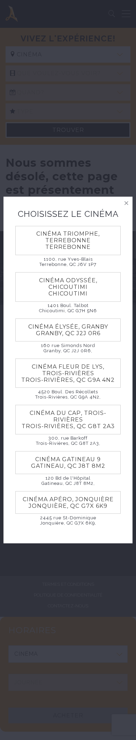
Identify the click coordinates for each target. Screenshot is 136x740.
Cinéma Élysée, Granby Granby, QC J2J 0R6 (68, 330)
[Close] (126, 203)
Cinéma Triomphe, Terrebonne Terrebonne (68, 240)
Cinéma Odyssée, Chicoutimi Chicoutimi (68, 287)
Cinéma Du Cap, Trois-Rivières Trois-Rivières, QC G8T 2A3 (68, 420)
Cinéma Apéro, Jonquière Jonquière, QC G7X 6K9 (68, 502)
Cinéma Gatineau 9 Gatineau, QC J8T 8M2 (68, 462)
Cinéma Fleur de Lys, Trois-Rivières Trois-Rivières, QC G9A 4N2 (68, 373)
